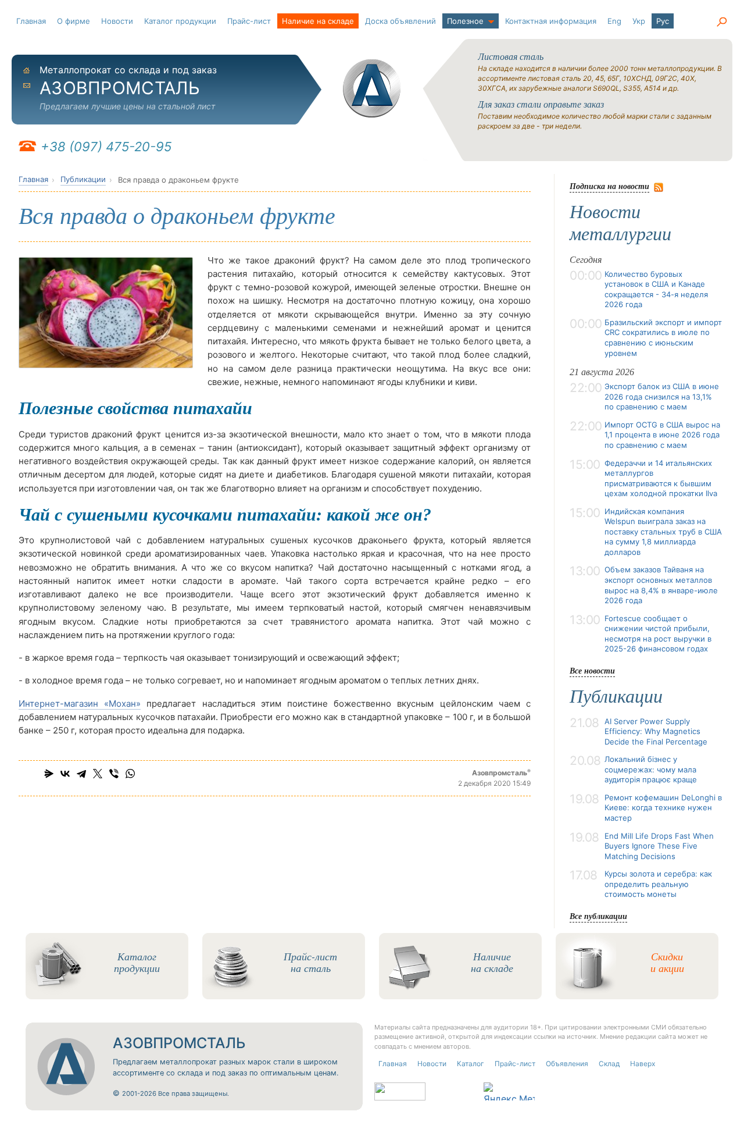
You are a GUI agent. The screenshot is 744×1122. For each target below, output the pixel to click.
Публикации (83, 179)
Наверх (642, 1063)
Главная (31, 21)
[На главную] (372, 88)
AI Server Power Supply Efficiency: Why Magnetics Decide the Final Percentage (655, 731)
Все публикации (598, 916)
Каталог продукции (180, 21)
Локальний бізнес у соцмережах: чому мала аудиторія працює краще (650, 769)
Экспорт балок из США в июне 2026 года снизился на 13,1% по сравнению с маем (661, 396)
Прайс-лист (249, 21)
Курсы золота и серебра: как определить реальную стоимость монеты (658, 884)
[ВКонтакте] (65, 774)
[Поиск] (721, 22)
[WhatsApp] (130, 774)
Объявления (567, 1063)
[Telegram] (81, 774)
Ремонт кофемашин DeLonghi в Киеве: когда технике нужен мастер (663, 807)
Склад (609, 1063)
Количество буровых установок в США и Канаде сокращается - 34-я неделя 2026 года (656, 289)
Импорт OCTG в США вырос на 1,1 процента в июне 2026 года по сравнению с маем (662, 435)
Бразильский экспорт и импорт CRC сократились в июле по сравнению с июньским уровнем (663, 338)
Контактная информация (550, 21)
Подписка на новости (609, 186)
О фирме (73, 21)
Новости (117, 21)
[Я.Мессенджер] (49, 774)
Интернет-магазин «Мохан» (80, 703)
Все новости (592, 670)
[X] (98, 774)
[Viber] (114, 774)
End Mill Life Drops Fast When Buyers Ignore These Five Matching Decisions (659, 846)
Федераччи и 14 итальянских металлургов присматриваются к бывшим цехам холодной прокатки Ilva (660, 478)
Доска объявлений (400, 21)
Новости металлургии (620, 222)
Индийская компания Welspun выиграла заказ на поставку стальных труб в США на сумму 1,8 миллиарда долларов (663, 532)
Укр (638, 21)
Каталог (470, 1063)
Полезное (465, 21)
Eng (614, 21)
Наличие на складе (318, 21)
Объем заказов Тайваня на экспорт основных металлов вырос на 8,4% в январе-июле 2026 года (661, 585)
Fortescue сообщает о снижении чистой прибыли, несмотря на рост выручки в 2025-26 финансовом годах (657, 634)
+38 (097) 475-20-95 (106, 146)
